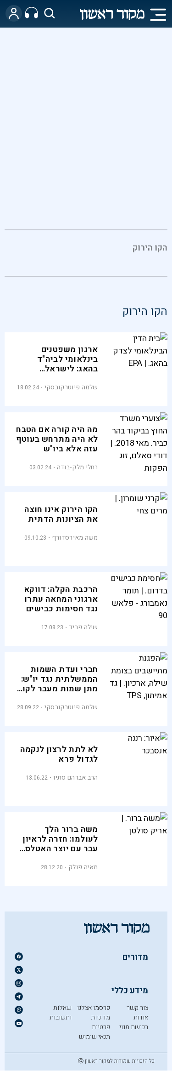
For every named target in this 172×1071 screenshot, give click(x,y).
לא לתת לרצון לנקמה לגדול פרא (59, 754)
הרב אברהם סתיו (75, 777)
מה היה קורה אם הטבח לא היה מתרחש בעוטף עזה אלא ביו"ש (57, 439)
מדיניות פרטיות (100, 1022)
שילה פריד (83, 627)
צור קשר (137, 1008)
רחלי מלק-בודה (77, 467)
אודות (140, 1017)
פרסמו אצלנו (93, 1008)
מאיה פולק (83, 867)
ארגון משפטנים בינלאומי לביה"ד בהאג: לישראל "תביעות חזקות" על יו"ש (62, 368)
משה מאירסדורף (75, 537)
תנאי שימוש (94, 1037)
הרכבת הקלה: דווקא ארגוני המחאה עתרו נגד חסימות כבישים (61, 599)
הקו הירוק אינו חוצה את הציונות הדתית (61, 514)
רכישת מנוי (133, 1027)
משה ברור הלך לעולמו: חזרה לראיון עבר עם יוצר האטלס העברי (60, 844)
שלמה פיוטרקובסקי (71, 387)
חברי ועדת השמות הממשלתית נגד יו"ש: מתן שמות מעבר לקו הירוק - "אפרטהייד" (59, 684)
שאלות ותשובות (61, 1012)
